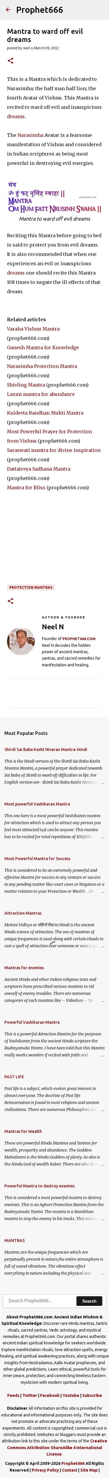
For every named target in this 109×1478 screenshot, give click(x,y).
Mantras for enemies (24, 967)
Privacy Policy (45, 1470)
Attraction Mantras (23, 913)
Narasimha (30, 135)
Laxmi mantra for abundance (41, 394)
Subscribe (92, 1395)
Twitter (29, 1395)
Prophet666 (39, 10)
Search (89, 1301)
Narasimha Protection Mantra (42, 366)
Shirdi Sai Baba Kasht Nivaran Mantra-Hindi (45, 749)
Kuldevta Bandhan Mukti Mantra (45, 413)
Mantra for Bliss (26, 487)
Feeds (13, 1395)
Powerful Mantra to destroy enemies (39, 1186)
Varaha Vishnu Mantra (33, 329)
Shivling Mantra (26, 385)
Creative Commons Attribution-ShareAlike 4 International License (57, 1447)
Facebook (50, 1395)
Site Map (89, 1470)
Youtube (70, 1395)
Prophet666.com (78, 639)
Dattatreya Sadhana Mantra (38, 469)
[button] (10, 61)
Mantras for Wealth (23, 1131)
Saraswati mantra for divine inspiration (54, 450)
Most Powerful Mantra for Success (37, 858)
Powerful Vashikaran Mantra (32, 1022)
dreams (16, 116)
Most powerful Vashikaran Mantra (37, 804)
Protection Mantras (30, 587)
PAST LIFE (14, 1077)
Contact (69, 1470)
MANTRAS (14, 1240)
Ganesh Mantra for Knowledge (43, 347)
